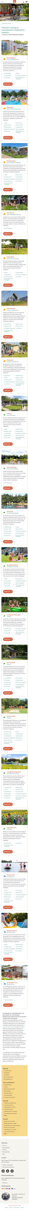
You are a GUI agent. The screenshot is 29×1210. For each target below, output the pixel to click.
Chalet (17, 73)
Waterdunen (11, 308)
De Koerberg (11, 716)
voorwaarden (16, 1207)
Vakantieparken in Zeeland (10, 1113)
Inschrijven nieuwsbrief (8, 1167)
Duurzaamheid (6, 1147)
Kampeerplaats (7, 75)
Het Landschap (12, 467)
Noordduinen (11, 58)
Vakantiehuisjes (8, 1084)
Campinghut (7, 680)
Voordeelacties (7, 1070)
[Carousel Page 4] (14, 53)
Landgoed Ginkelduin (14, 772)
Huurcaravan (19, 123)
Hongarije (22, 1027)
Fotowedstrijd (6, 1152)
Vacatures (5, 1182)
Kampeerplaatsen (8, 1093)
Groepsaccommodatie (21, 795)
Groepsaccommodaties (9, 1097)
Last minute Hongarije (9, 1131)
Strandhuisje (7, 375)
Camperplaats (19, 127)
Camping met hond (8, 1105)
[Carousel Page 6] (17, 53)
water (6, 1027)
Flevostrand (11, 875)
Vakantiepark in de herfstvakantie (12, 1125)
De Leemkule (11, 662)
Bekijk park (7, 84)
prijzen (10, 1207)
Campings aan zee (8, 1109)
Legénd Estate (11, 827)
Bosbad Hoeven (12, 930)
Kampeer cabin (19, 125)
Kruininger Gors (12, 982)
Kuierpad (10, 511)
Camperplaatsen (8, 1095)
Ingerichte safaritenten (9, 1089)
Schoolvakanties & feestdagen (20, 78)
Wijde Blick (10, 257)
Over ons (5, 1145)
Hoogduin (10, 360)
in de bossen (12, 1027)
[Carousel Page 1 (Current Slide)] (10, 53)
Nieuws (4, 1149)
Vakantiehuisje (7, 73)
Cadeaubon (7, 1072)
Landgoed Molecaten (14, 615)
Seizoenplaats (19, 179)
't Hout (9, 413)
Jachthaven (7, 899)
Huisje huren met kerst (9, 1127)
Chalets (6, 1086)
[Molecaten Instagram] (7, 1171)
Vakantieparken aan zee (9, 1107)
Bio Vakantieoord (8, 1079)
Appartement (19, 787)
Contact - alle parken (8, 1165)
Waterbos (10, 107)
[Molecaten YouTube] (12, 1171)
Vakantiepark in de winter (10, 1129)
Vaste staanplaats (20, 129)
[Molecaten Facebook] (3, 1171)
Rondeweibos (11, 161)
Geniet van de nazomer (9, 1121)
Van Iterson (10, 213)
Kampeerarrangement (21, 75)
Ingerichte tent (7, 125)
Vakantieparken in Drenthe (10, 1111)
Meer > (6, 1115)
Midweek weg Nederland (10, 1103)
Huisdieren (6, 1075)
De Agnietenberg (12, 565)
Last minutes (7, 77)
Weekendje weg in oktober (10, 1123)
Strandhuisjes (7, 1091)
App (4, 1154)
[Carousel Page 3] (13, 53)
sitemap (22, 1207)
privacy (6, 1207)
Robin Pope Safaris (8, 1077)
